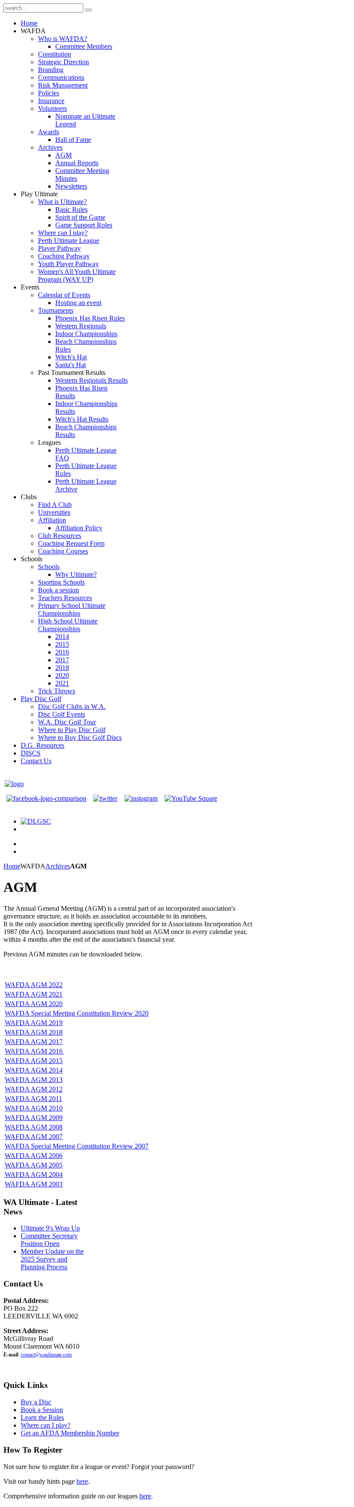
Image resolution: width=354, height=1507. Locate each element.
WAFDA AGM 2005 (34, 1165)
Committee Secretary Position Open (49, 1239)
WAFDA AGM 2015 (34, 1060)
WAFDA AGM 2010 (34, 1108)
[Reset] (88, 10)
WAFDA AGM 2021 (34, 994)
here (82, 1481)
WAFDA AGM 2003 (34, 1184)
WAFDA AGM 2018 (34, 1032)
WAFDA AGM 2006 (34, 1155)
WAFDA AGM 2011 (33, 1098)
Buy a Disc (36, 1402)
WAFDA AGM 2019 (34, 1022)
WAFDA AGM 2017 (34, 1041)
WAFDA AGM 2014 (34, 1070)
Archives (57, 866)
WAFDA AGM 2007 (34, 1136)
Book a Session (42, 1409)
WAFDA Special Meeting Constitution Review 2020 (77, 1013)
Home (11, 866)
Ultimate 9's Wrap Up (50, 1228)
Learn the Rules (42, 1417)
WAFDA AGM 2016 (34, 1051)
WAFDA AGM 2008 (34, 1127)
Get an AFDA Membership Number (70, 1433)
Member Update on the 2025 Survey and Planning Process (52, 1259)
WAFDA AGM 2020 (34, 1003)
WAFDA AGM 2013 (34, 1079)
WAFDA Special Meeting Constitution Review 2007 (77, 1146)
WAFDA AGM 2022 (34, 984)
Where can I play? (45, 1425)
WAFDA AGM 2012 (34, 1089)
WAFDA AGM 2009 (34, 1117)
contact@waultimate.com (46, 1355)
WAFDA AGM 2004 (34, 1174)
